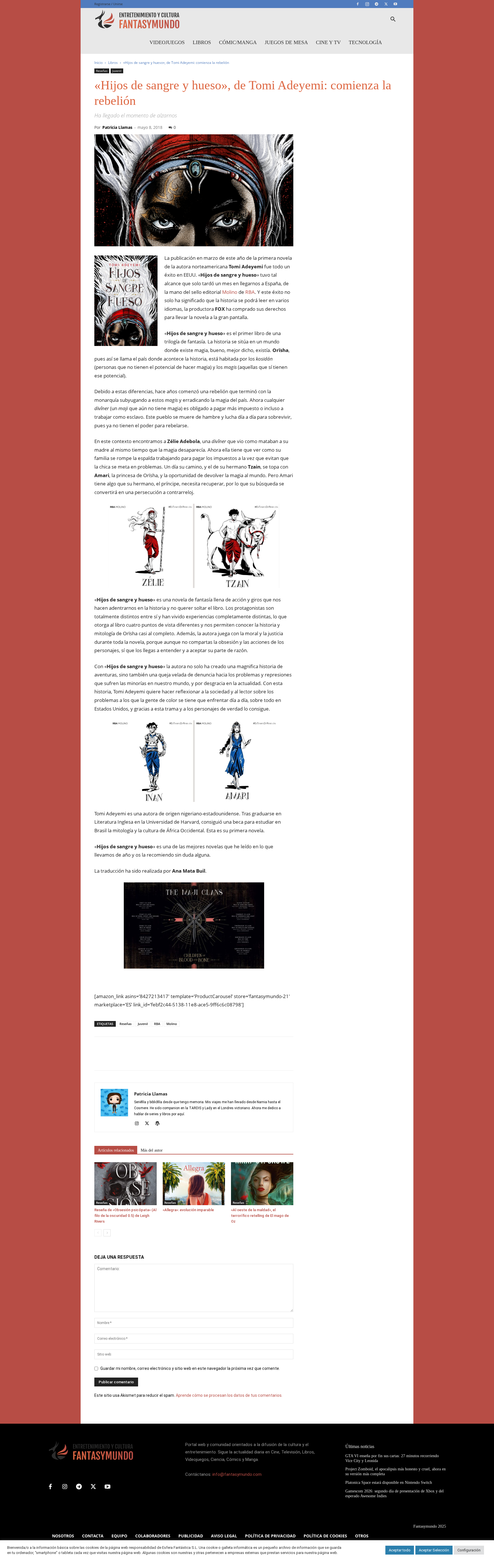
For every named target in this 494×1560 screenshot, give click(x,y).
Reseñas (101, 71)
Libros (202, 42)
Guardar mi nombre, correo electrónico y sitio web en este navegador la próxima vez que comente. (190, 1368)
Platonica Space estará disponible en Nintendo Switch (388, 1482)
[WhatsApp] (139, 1058)
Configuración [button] (469, 1550)
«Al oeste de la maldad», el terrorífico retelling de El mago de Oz (260, 1215)
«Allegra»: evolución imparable (188, 1210)
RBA (250, 292)
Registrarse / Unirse (108, 4)
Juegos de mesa (286, 42)
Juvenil (116, 71)
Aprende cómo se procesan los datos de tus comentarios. (229, 1395)
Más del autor (152, 1150)
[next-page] (107, 1232)
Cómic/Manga (238, 42)
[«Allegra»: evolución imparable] (194, 1183)
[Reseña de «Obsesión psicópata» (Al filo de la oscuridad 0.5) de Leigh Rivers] (125, 1183)
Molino (229, 292)
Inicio (98, 62)
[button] (393, 20)
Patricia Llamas (117, 127)
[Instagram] (367, 4)
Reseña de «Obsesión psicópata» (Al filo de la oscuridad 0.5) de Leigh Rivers (125, 1215)
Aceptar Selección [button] (434, 1550)
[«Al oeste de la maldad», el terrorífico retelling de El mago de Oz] (262, 1183)
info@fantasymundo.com (237, 1474)
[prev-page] (97, 1232)
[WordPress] (159, 1123)
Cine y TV (328, 42)
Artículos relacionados (116, 1150)
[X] (386, 4)
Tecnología (365, 42)
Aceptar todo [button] (400, 1550)
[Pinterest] (126, 1058)
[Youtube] (395, 4)
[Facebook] (357, 4)
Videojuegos (167, 42)
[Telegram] (376, 4)
